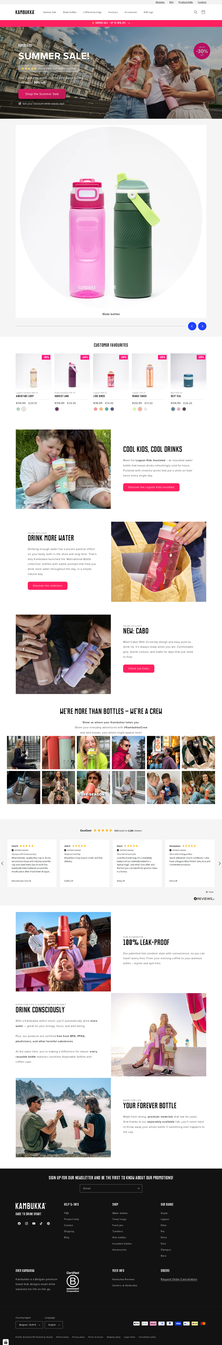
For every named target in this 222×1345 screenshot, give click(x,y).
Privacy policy (78, 1337)
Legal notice (129, 1337)
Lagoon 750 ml (138, 392)
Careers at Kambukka (124, 1285)
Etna (163, 1243)
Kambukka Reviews (123, 1279)
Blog (66, 1237)
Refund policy (62, 1337)
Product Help (186, 2)
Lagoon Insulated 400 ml (27, 392)
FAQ (171, 2)
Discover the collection (47, 585)
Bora (163, 1255)
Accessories (119, 1249)
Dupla (164, 1213)
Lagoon (165, 1219)
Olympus (166, 1249)
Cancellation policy (147, 1337)
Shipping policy (114, 1337)
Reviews (160, 2)
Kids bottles (119, 1237)
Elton (164, 1225)
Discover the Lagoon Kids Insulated (151, 487)
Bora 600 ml (176, 392)
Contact (202, 2)
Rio (163, 1231)
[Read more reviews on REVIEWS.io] (204, 899)
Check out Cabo (138, 668)
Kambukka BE (29, 1337)
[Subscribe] (138, 1188)
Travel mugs (119, 1219)
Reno (164, 1237)
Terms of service (95, 1337)
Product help (71, 1219)
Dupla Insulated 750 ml (65, 392)
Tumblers (117, 1231)
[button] (195, 12)
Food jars (117, 1225)
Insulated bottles (122, 1243)
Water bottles (120, 1213)
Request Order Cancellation (179, 1279)
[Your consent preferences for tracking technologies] (6, 1342)
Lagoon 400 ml (100, 392)
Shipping (69, 1231)
